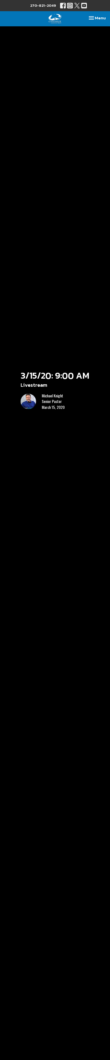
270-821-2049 (43, 5)
